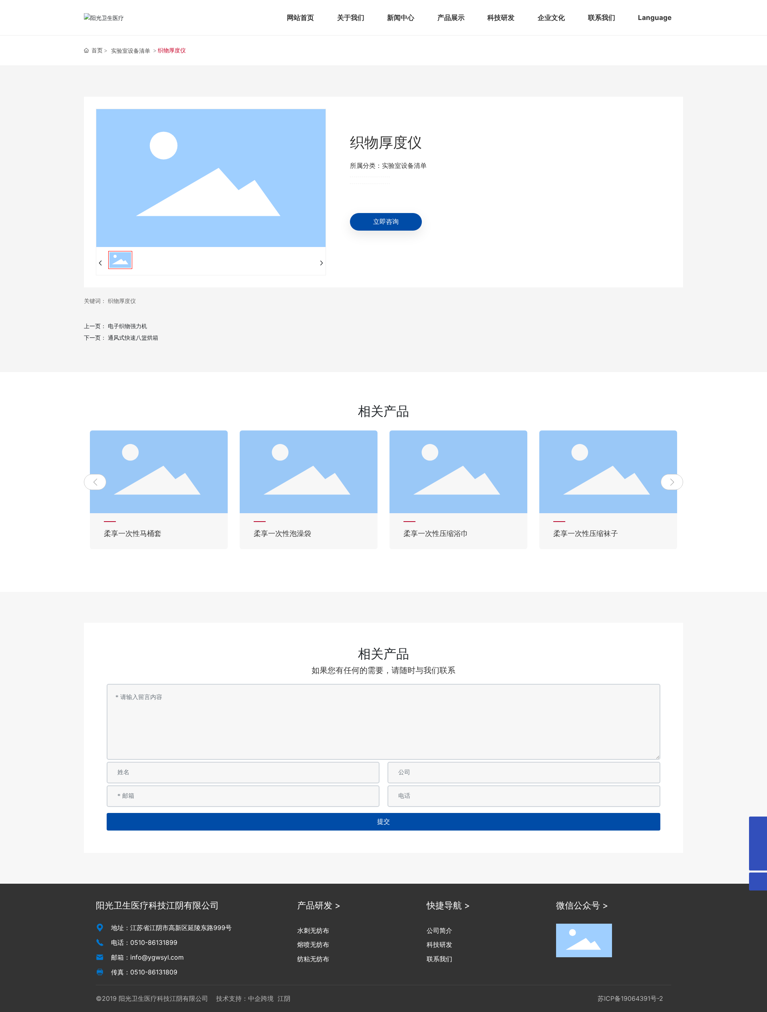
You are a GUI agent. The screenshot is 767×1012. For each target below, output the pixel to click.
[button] (95, 482)
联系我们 (439, 959)
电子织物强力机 (127, 326)
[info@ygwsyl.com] (758, 844)
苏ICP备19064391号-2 (630, 998)
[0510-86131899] (758, 826)
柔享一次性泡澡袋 (282, 534)
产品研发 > (319, 905)
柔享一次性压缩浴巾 (435, 534)
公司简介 (439, 930)
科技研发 (439, 944)
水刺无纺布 (313, 930)
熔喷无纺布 (313, 944)
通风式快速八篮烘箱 (133, 337)
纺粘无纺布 (313, 959)
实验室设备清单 (130, 50)
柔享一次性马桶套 (132, 534)
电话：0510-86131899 (144, 942)
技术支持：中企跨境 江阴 (253, 998)
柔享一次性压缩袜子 (585, 534)
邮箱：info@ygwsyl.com (147, 957)
